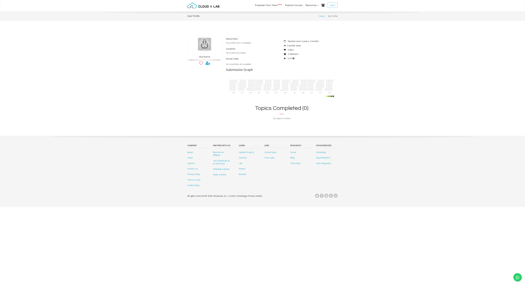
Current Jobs (270, 152)
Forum (293, 152)
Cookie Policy (193, 185)
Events (242, 168)
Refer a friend (219, 174)
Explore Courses (294, 5)
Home (322, 16)
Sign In (332, 5)
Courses (243, 157)
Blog (292, 157)
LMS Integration (323, 163)
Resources (311, 5)
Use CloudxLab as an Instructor (221, 162)
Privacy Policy (193, 174)
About (190, 152)
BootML (242, 174)
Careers (191, 163)
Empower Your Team (268, 5)
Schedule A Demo (221, 169)
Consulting (321, 152)
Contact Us (192, 168)
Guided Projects (246, 152)
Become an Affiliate (218, 153)
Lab (240, 163)
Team (190, 157)
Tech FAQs (295, 163)
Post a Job (269, 157)
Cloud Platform (323, 157)
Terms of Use (193, 179)
